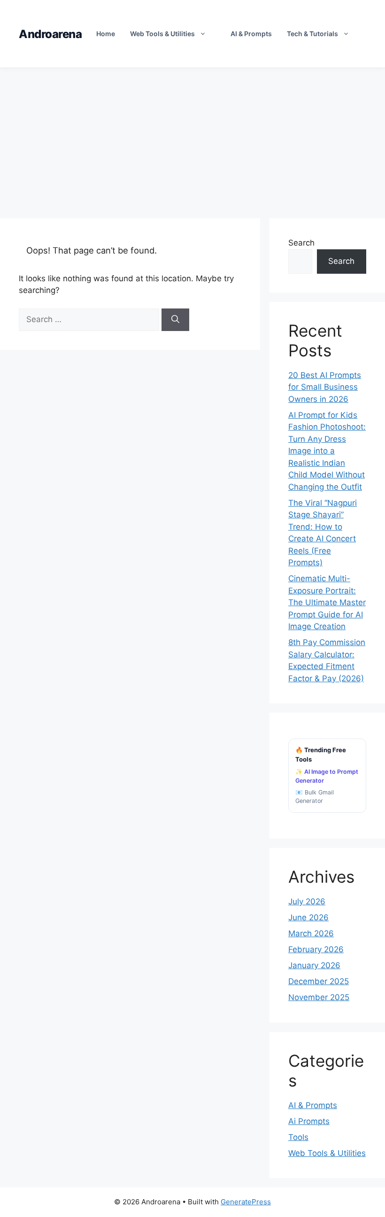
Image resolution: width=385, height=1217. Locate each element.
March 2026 (311, 933)
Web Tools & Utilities (162, 34)
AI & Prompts (251, 34)
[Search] (175, 319)
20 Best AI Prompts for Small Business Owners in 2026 (324, 387)
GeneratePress (246, 1201)
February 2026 (316, 949)
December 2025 (318, 981)
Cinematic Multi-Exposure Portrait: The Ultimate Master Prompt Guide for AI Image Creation (327, 602)
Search (301, 242)
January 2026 (314, 965)
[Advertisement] (192, 138)
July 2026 (306, 901)
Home (105, 34)
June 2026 (308, 917)
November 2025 (318, 997)
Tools (298, 1137)
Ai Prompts (309, 1121)
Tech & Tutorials (312, 34)
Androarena (50, 34)
